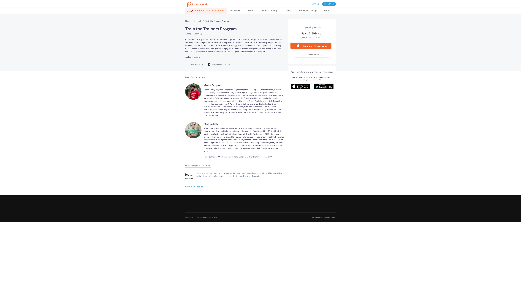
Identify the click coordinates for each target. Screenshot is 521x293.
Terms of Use (317, 217)
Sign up (316, 4)
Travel (288, 10)
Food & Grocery (269, 10)
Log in (331, 4)
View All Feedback (194, 186)
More (326, 10)
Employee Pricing (308, 10)
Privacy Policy (329, 217)
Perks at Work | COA (208, 217)
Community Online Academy (205, 10)
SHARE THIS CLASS (196, 65)
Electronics (234, 10)
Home (251, 10)
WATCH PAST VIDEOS (221, 65)
